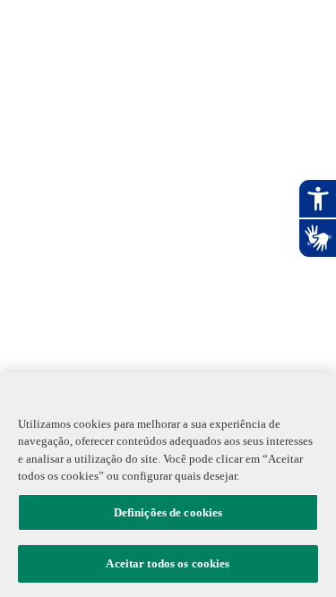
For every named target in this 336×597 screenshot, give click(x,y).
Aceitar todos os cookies (167, 563)
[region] (168, 484)
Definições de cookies (168, 512)
